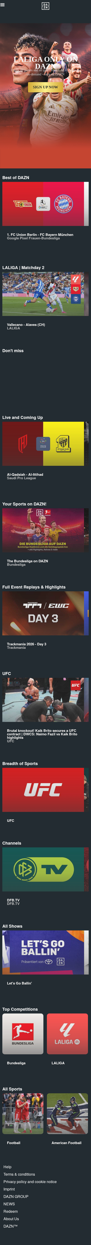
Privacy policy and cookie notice (30, 1181)
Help (7, 1166)
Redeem (11, 1211)
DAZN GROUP (16, 1196)
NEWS (9, 1203)
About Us (11, 1218)
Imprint (9, 1189)
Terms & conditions (19, 1174)
